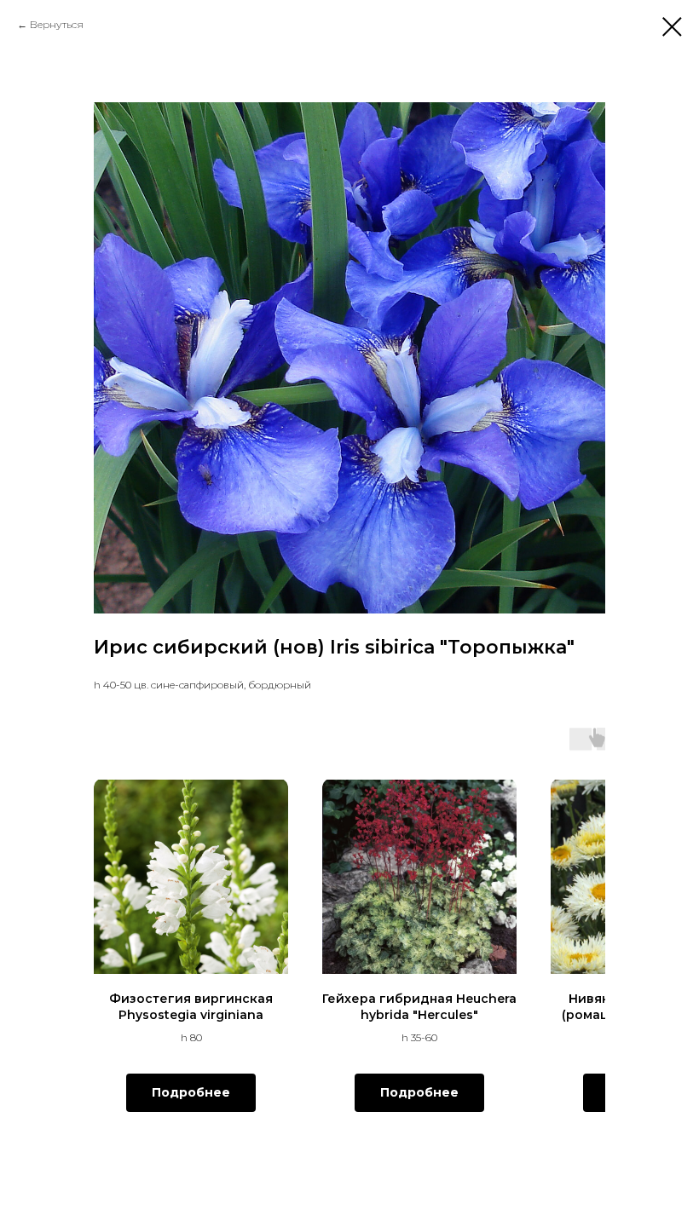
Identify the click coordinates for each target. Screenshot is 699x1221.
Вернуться (57, 24)
